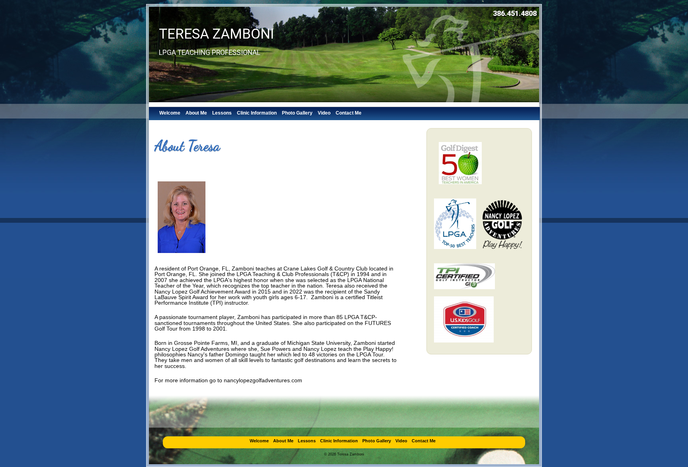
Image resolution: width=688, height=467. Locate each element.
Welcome (169, 113)
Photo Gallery (297, 113)
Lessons (222, 113)
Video (324, 113)
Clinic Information (257, 113)
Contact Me (349, 113)
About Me (196, 113)
